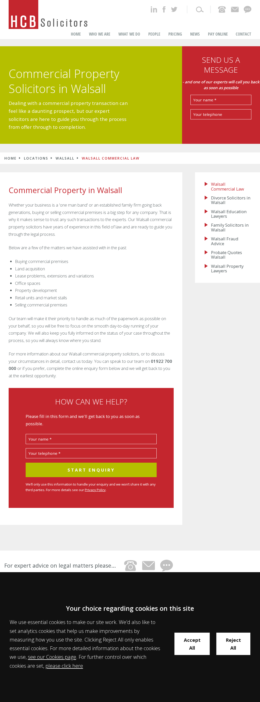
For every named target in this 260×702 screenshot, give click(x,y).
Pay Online (218, 34)
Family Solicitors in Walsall (230, 227)
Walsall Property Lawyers (227, 268)
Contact (243, 34)
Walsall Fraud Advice (224, 241)
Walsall (65, 158)
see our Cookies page (52, 656)
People (154, 34)
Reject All (233, 644)
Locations (36, 158)
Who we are (99, 34)
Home (76, 34)
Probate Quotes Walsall (226, 255)
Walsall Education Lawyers (229, 214)
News (195, 34)
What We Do (129, 34)
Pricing (175, 34)
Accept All (192, 644)
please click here (64, 665)
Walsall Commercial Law (111, 158)
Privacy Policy (95, 490)
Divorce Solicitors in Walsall (230, 200)
